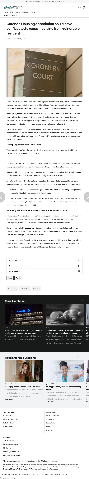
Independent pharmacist (11, 444)
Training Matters (8, 440)
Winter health (8, 426)
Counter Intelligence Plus (11, 455)
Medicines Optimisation (11, 419)
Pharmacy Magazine (10, 469)
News (10, 278)
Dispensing (7, 415)
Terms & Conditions (52, 415)
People (18, 278)
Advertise (49, 430)
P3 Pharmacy (7, 448)
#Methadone (25, 289)
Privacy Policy (50, 419)
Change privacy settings (8, 478)
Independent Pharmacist (49, 469)
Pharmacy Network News (12, 452)
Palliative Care (8, 423)
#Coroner (36, 289)
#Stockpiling (12, 289)
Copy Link (13, 261)
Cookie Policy (50, 423)
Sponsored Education (11, 384)
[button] (82, 300)
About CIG (49, 426)
